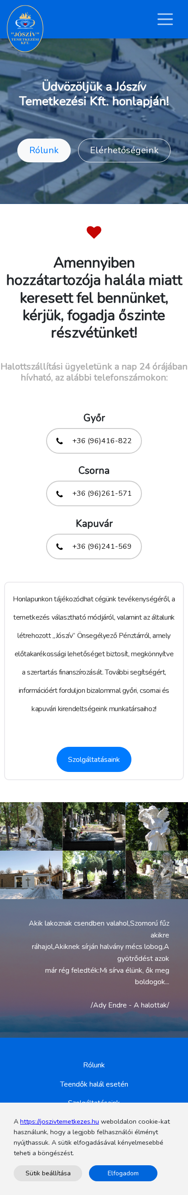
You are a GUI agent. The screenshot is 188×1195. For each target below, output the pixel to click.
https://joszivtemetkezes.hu (59, 1121)
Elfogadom (123, 1173)
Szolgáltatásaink (94, 760)
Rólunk (44, 150)
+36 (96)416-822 (101, 441)
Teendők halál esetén (94, 1084)
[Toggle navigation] (165, 19)
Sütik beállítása (48, 1173)
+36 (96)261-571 (101, 493)
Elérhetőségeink (124, 150)
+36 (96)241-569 (101, 546)
